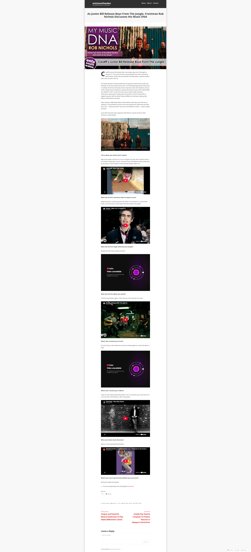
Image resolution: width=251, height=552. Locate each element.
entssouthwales (102, 3)
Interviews (126, 503)
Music (130, 503)
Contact (155, 3)
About (149, 3)
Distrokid (131, 486)
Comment (145, 541)
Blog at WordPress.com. (115, 549)
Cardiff (136, 503)
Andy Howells (105, 503)
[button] (102, 134)
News (143, 3)
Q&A (140, 503)
